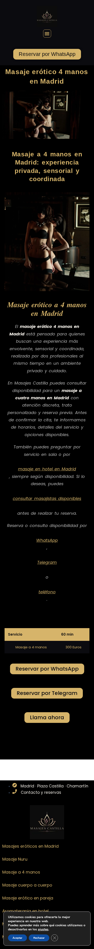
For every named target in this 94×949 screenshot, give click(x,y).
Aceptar (17, 938)
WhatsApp (47, 540)
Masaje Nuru (14, 859)
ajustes (43, 929)
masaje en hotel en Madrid (47, 469)
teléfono (47, 592)
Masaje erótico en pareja (27, 898)
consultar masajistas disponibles (47, 498)
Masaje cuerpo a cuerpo (27, 885)
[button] (47, 33)
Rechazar (39, 938)
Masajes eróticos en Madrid (30, 846)
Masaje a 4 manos (21, 872)
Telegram (47, 562)
